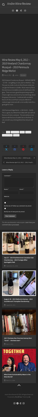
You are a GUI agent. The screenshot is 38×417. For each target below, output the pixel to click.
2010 (8, 132)
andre (16, 75)
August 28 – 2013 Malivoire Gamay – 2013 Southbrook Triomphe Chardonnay (18, 300)
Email (22, 189)
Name (6, 189)
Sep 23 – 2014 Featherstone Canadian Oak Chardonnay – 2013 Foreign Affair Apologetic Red (19, 260)
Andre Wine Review (19, 4)
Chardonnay (14, 132)
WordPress (18, 397)
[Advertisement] (19, 34)
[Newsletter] (21, 10)
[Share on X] (6, 147)
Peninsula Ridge (7, 135)
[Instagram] (13, 10)
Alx (29, 397)
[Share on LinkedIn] (31, 147)
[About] (17, 10)
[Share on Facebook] (15, 147)
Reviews (23, 75)
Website (6, 196)
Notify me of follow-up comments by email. (18, 206)
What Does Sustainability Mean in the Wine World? (17, 375)
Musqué (28, 132)
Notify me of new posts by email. (14, 211)
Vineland (16, 135)
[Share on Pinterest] (23, 147)
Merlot (22, 132)
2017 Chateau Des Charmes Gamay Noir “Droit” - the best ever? (18, 339)
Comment (7, 176)
